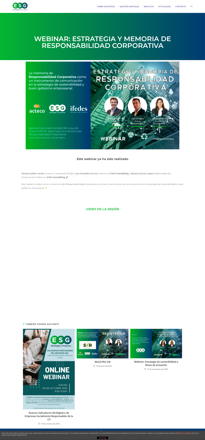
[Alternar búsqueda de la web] (191, 6)
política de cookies (182, 433)
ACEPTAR (102, 438)
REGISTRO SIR (102, 362)
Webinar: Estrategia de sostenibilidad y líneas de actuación (156, 363)
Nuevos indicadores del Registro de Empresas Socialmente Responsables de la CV (49, 416)
